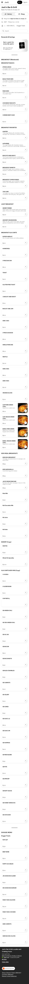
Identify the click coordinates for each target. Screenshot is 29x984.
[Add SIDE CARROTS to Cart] (25, 930)
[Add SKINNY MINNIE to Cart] (25, 214)
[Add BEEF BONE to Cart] (25, 857)
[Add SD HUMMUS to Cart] (25, 748)
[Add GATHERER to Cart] (25, 149)
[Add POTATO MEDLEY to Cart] (25, 242)
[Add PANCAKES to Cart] (25, 97)
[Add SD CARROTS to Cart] (25, 688)
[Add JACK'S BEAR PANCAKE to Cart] (25, 487)
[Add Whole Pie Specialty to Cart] (25, 564)
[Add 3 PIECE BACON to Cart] (25, 266)
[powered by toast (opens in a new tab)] (8, 968)
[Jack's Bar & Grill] (6, 2)
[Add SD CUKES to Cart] (25, 712)
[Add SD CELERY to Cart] (25, 700)
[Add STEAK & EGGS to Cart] (25, 73)
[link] (21, 26)
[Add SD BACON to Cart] (25, 652)
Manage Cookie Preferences (9, 976)
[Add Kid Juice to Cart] (25, 523)
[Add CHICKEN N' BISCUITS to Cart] (25, 109)
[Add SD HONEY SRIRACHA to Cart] (25, 808)
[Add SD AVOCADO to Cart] (25, 820)
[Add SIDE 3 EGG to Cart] (25, 386)
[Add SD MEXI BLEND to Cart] (25, 760)
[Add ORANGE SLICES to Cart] (25, 398)
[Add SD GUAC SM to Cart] (25, 736)
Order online (5, 962)
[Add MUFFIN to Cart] (25, 552)
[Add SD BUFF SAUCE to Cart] (25, 796)
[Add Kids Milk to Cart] (25, 499)
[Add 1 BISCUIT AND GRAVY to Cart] (25, 302)
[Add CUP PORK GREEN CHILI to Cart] (25, 410)
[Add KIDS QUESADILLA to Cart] (25, 475)
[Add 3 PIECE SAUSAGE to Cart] (25, 338)
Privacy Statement (16, 972)
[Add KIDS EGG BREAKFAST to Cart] (25, 463)
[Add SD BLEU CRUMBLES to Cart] (25, 676)
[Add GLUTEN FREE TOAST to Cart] (25, 290)
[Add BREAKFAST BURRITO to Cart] (25, 173)
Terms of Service (6, 972)
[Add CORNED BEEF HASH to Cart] (25, 121)
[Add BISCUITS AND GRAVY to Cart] (25, 161)
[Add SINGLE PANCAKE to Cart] (25, 350)
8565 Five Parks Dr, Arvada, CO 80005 (12, 955)
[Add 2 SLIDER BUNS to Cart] (25, 592)
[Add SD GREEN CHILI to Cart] (25, 616)
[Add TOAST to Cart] (25, 278)
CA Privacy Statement (7, 974)
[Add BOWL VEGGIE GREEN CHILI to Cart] (25, 447)
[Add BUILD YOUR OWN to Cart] (25, 85)
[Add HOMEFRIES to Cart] (25, 254)
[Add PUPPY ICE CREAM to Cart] (25, 870)
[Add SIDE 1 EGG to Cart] (25, 326)
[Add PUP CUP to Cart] (25, 845)
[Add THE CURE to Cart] (25, 197)
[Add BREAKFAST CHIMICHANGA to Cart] (25, 185)
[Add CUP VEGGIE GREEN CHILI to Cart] (25, 422)
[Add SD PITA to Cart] (25, 772)
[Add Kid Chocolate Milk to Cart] (25, 511)
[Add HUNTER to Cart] (25, 137)
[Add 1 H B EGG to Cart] (25, 580)
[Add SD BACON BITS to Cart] (25, 664)
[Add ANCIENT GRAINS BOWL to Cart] (25, 226)
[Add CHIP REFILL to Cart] (25, 604)
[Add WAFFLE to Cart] (25, 362)
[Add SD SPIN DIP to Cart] (25, 784)
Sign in (25, 2)
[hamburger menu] (2, 2)
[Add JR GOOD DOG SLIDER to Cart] (25, 882)
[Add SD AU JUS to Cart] (25, 640)
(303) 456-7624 (6, 954)
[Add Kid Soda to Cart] (25, 535)
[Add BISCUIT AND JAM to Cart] (25, 314)
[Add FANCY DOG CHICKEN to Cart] (25, 918)
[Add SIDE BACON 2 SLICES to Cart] (25, 942)
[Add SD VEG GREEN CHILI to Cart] (25, 628)
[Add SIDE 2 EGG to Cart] (25, 374)
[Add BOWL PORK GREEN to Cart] (25, 435)
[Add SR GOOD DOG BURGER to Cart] (25, 894)
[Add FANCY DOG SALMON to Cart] (25, 906)
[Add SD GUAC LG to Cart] (25, 724)
